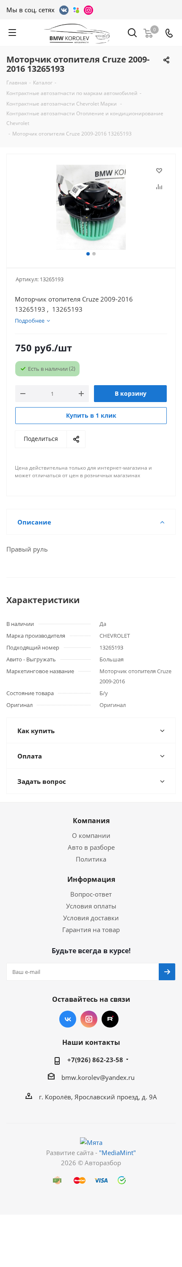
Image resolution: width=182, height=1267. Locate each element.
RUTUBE (110, 1019)
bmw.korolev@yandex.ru (98, 1077)
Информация (91, 879)
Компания (91, 820)
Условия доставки (91, 918)
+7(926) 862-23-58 (95, 1059)
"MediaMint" (117, 1152)
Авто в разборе (91, 847)
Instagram (88, 1019)
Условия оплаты (91, 906)
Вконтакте (67, 1019)
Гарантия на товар (91, 929)
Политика (91, 859)
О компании (91, 835)
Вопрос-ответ (91, 894)
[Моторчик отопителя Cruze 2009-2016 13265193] (91, 207)
